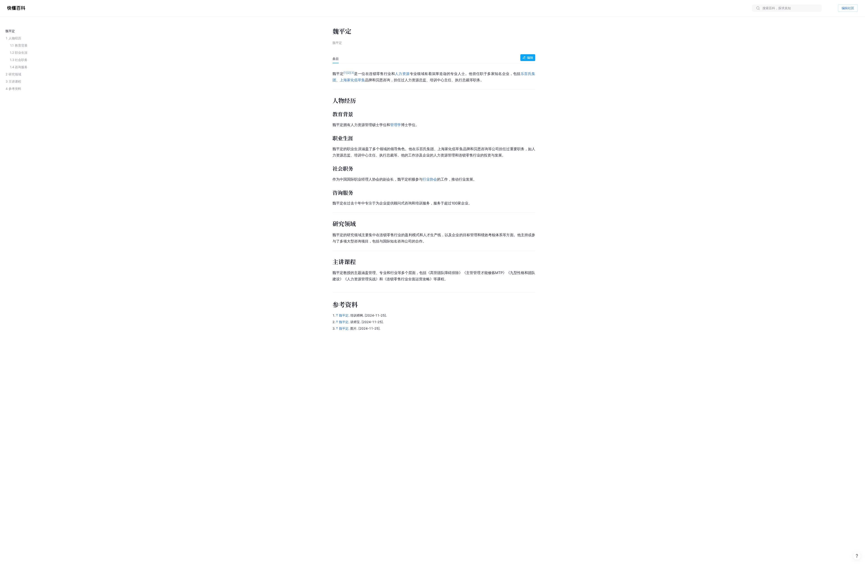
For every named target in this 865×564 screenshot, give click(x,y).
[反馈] (856, 555)
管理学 (395, 124)
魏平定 (343, 315)
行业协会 (430, 179)
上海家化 (347, 80)
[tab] (335, 58)
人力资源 (402, 73)
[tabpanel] (433, 175)
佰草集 (359, 80)
